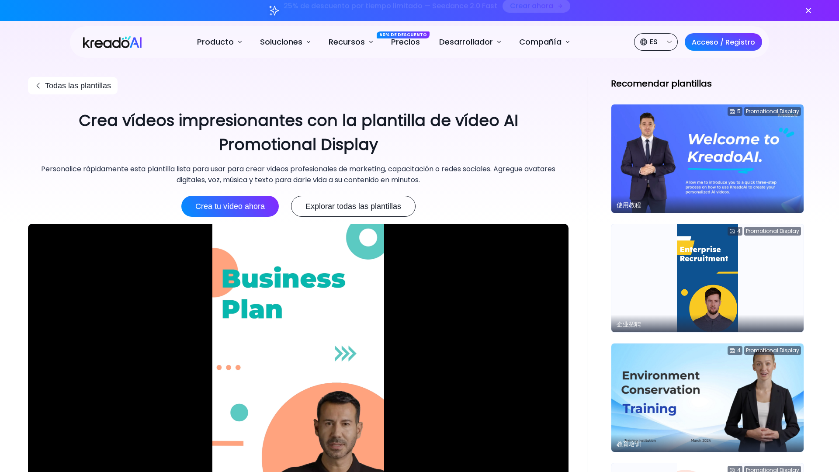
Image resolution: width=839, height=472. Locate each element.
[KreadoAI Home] (107, 41)
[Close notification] (808, 10)
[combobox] (657, 42)
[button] (220, 42)
